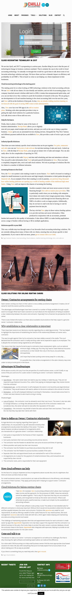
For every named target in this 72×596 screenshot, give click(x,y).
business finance (11, 238)
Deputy (25, 157)
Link (16, 40)
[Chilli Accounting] (36, 5)
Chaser (10, 132)
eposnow (49, 510)
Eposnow (14, 515)
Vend (29, 160)
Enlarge (55, 40)
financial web (5, 179)
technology (49, 238)
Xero (8, 90)
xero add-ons (60, 238)
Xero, (5, 151)
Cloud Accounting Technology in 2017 (19, 60)
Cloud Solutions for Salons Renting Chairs (22, 293)
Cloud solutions (30, 238)
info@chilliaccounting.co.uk (44, 576)
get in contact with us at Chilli (45, 234)
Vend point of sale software (25, 148)
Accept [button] (41, 593)
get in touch (42, 552)
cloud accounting (21, 238)
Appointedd (18, 523)
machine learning (40, 238)
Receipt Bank (22, 126)
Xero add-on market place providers (53, 191)
